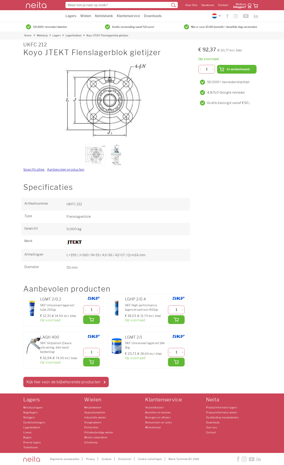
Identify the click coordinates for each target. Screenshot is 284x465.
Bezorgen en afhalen (157, 417)
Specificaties (34, 170)
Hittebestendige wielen (98, 432)
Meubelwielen (92, 407)
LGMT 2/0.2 (50, 299)
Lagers (70, 16)
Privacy (90, 459)
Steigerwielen (92, 422)
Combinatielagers (34, 422)
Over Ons (191, 5)
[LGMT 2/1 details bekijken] (116, 346)
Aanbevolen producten (65, 170)
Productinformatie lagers (221, 407)
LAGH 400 (49, 337)
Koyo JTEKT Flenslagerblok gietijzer (107, 35)
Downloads (153, 16)
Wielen (85, 16)
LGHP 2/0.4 (135, 299)
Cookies (107, 459)
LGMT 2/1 (133, 337)
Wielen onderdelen (95, 437)
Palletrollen (91, 427)
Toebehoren (30, 447)
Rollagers (29, 417)
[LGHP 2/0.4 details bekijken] (116, 308)
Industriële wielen (95, 417)
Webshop (42, 35)
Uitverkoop (91, 442)
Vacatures (207, 5)
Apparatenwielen (94, 412)
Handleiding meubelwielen (222, 417)
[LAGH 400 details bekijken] (31, 346)
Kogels (27, 437)
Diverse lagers (32, 442)
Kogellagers (30, 412)
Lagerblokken (73, 35)
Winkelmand (153, 427)
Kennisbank (104, 16)
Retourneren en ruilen (158, 422)
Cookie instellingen (150, 459)
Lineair (27, 432)
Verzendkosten (154, 407)
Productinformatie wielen (221, 412)
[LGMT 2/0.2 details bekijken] (31, 308)
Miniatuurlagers (33, 407)
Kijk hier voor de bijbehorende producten (63, 382)
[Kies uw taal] (216, 16)
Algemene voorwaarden (64, 459)
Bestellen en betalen (158, 412)
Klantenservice (128, 16)
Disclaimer (124, 459)
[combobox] (121, 5)
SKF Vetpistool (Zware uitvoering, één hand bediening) (56, 347)
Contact (223, 5)
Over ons (211, 427)
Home (27, 35)
